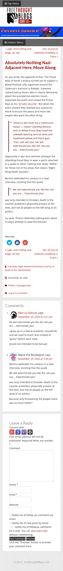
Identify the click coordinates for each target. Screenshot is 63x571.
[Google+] (12, 432)
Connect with (16, 427)
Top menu (13, 3)
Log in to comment (17, 293)
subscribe (41, 530)
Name (13, 484)
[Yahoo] (24, 432)
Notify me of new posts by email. (30, 523)
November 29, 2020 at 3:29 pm (35, 358)
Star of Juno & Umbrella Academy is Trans (46, 52)
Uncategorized (23, 285)
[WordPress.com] (30, 432)
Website (13, 504)
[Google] (18, 432)
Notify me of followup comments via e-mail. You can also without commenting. (30, 530)
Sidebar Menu (15, 42)
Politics (11, 285)
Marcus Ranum (27, 313)
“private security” (27, 103)
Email (13, 494)
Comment (14, 448)
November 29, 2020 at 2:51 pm (35, 316)
